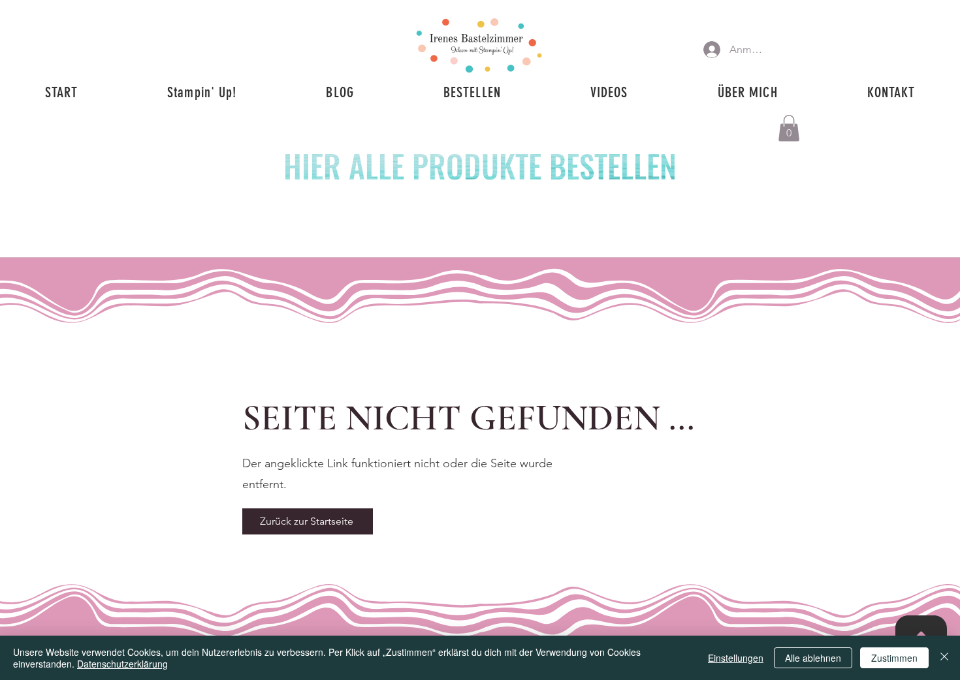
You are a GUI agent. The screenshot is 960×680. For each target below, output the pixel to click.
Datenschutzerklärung (122, 663)
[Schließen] (944, 658)
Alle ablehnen (813, 657)
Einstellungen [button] (735, 657)
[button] (789, 128)
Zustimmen (894, 657)
